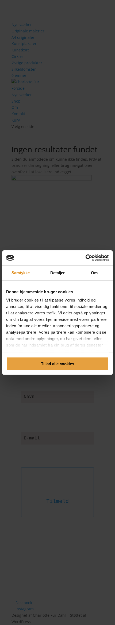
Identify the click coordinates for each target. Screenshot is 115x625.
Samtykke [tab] (20, 272)
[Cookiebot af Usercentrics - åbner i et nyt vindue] (85, 257)
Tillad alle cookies (57, 363)
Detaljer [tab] (57, 272)
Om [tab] (94, 272)
